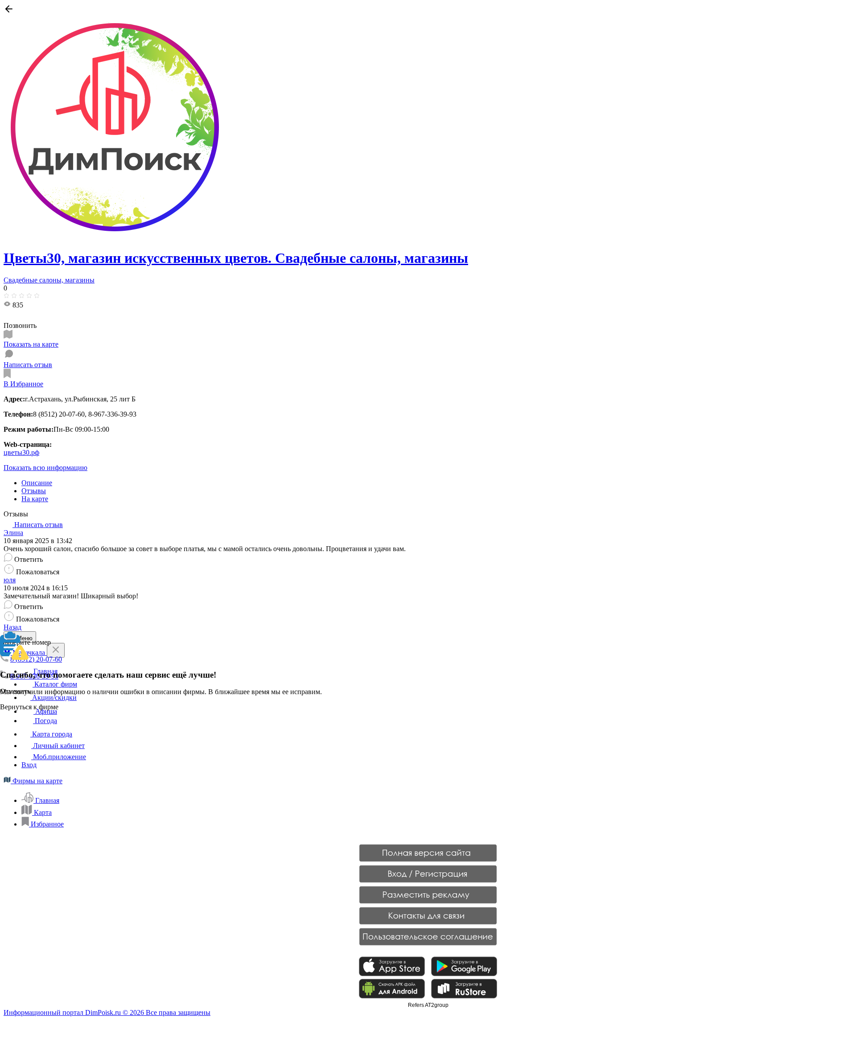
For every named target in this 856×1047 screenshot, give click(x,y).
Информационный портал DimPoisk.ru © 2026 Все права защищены (107, 1012)
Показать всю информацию (45, 467)
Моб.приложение (58, 757)
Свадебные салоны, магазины (49, 280)
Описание (36, 483)
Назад (12, 627)
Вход (29, 765)
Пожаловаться (37, 572)
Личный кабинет (58, 745)
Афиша (45, 711)
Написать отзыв (37, 524)
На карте (34, 499)
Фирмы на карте (36, 781)
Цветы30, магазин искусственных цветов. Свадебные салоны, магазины (236, 258)
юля (10, 580)
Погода (45, 720)
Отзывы (33, 491)
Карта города (51, 734)
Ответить (28, 559)
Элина (13, 532)
